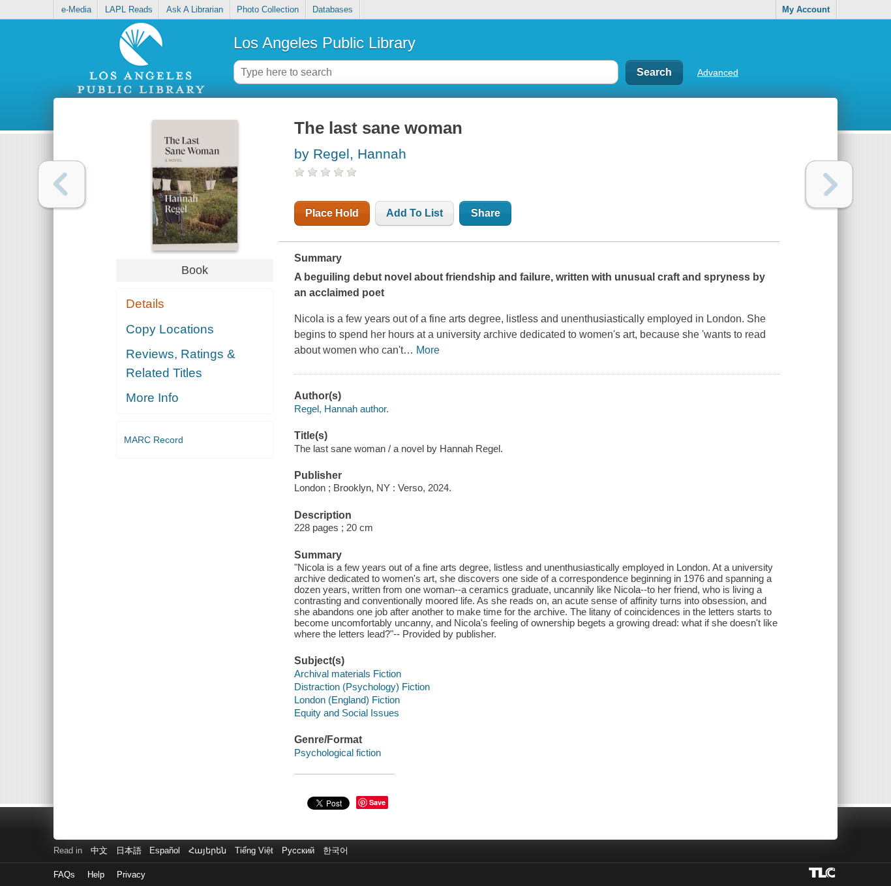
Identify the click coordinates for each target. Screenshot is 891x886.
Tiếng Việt (254, 850)
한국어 (335, 850)
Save (377, 802)
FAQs (64, 874)
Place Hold (332, 213)
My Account (806, 9)
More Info (152, 398)
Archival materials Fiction (347, 673)
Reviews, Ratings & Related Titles (180, 363)
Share (485, 213)
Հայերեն (207, 850)
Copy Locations (170, 329)
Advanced (717, 72)
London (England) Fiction (347, 699)
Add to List (414, 213)
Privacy (131, 874)
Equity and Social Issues (346, 712)
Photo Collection (268, 9)
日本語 (129, 850)
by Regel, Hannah (350, 153)
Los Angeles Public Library (324, 43)
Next (829, 184)
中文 (99, 850)
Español (164, 850)
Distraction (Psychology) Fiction (362, 686)
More (428, 350)
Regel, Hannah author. (341, 408)
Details (145, 304)
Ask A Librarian (194, 9)
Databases (332, 9)
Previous (61, 184)
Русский (298, 850)
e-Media (76, 9)
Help (95, 874)
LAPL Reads (129, 9)
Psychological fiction (337, 752)
